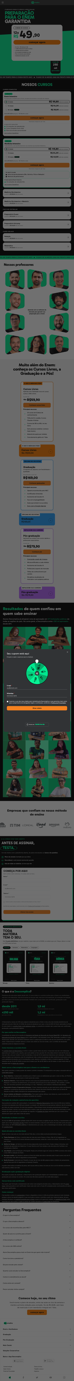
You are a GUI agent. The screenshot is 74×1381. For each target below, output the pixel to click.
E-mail (9, 686)
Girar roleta (37, 708)
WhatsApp (10, 693)
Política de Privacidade (58, 703)
